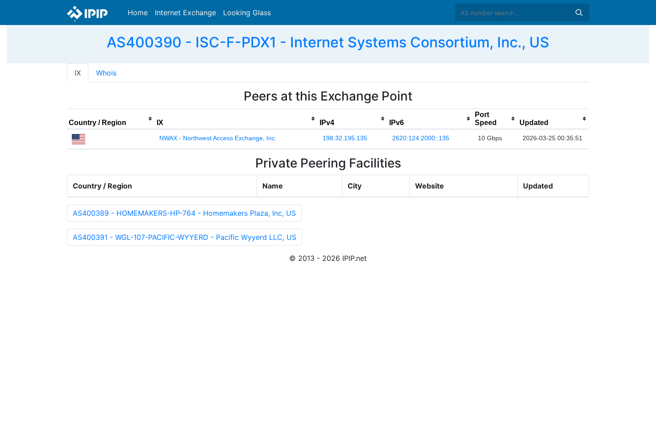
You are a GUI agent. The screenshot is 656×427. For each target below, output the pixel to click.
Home (138, 12)
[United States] (78, 138)
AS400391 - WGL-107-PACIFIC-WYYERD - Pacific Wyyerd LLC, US (184, 237)
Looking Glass (247, 12)
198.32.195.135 (345, 138)
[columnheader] (111, 119)
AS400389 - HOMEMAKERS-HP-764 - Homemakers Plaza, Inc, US (184, 213)
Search (579, 12)
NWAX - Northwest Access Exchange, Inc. (218, 138)
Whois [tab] (106, 72)
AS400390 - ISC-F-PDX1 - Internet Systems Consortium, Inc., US (328, 42)
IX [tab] (78, 72)
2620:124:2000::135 (420, 138)
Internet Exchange (185, 12)
